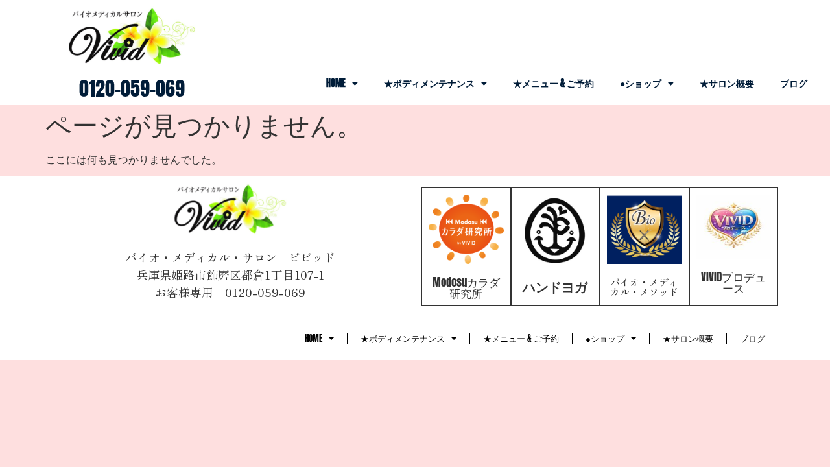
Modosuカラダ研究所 (466, 288)
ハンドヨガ (555, 286)
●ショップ (640, 83)
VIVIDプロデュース (733, 282)
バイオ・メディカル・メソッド (644, 286)
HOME (336, 83)
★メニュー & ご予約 (553, 83)
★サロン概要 (727, 83)
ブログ (793, 83)
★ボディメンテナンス (429, 83)
